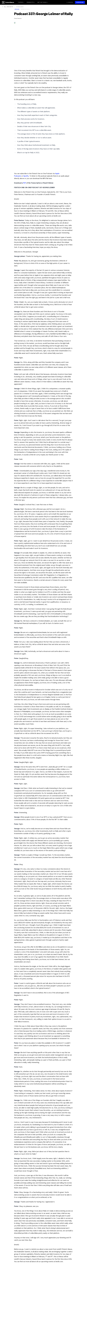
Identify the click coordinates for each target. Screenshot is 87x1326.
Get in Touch (42, 2)
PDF (24, 183)
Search (70, 2)
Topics (20, 2)
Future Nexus (9, 2)
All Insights (8, 6)
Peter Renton (17, 18)
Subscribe (80, 2)
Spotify (26, 176)
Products (30, 2)
